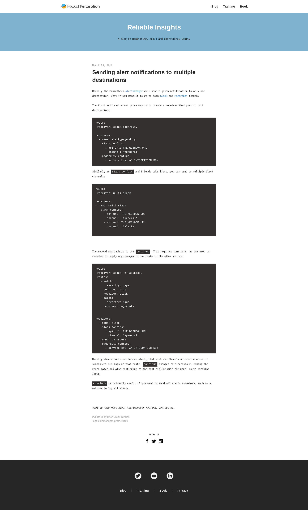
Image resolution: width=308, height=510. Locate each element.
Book (163, 490)
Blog (123, 490)
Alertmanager (134, 91)
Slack (163, 95)
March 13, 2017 (102, 65)
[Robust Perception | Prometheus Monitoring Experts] (80, 6)
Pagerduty (181, 95)
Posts (126, 416)
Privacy (182, 490)
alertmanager (105, 420)
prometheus (121, 420)
